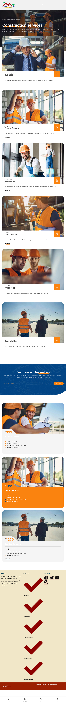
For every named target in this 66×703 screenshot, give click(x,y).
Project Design (12, 128)
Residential (10, 181)
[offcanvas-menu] (42, 5)
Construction (11, 234)
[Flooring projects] (33, 472)
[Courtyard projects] (33, 525)
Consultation (11, 341)
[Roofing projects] (33, 418)
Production (10, 287)
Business (9, 74)
